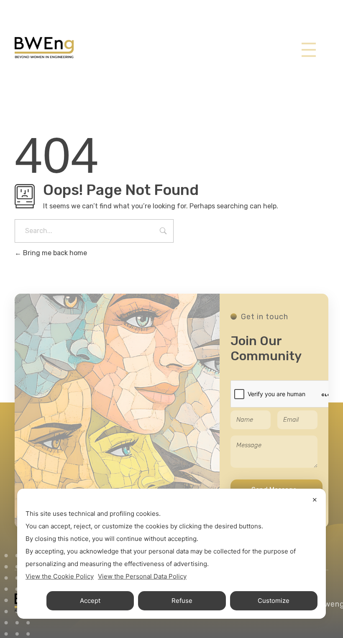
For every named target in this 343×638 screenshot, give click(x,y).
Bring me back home (54, 253)
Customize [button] (273, 601)
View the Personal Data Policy (142, 576)
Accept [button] (90, 601)
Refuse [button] (182, 601)
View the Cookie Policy (60, 576)
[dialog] (171, 554)
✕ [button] (314, 500)
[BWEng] (44, 48)
